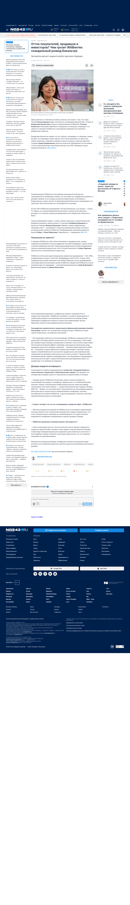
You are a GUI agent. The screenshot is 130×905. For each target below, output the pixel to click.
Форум (37, 25)
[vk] (40, 574)
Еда (34, 554)
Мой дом (61, 551)
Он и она (83, 539)
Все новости (16, 56)
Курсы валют (73, 25)
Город (35, 548)
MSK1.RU (83, 232)
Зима (60, 539)
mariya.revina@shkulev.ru (12, 642)
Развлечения (84, 554)
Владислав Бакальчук (53, 464)
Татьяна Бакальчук (38, 464)
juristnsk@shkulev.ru (49, 633)
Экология (105, 548)
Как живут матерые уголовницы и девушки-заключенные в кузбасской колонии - (15, 47)
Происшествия (85, 548)
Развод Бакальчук (79, 464)
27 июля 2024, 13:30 (36, 60)
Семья (82, 560)
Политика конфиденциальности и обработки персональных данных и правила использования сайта (93, 630)
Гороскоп (63, 25)
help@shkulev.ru (18, 634)
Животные (37, 557)
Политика (83, 545)
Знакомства (22, 25)
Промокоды (88, 25)
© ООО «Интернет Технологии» (36, 646)
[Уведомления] (118, 30)
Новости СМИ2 (37, 517)
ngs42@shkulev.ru (27, 632)
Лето (60, 548)
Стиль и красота (107, 542)
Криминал (61, 542)
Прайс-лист (10, 542)
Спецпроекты (106, 554)
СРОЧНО (9, 42)
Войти (37, 504)
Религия (83, 557)
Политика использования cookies (75, 625)
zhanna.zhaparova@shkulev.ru (14, 640)
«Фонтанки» (51, 148)
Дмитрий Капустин (44, 457)
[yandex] (55, 574)
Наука (60, 554)
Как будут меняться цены (41, 451)
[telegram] (35, 574)
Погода (31, 25)
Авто (35, 539)
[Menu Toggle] (7, 30)
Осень (82, 542)
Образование (62, 560)
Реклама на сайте (12, 539)
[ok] (45, 574)
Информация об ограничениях (74, 623)
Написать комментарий (44, 65)
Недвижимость (11, 25)
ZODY (81, 25)
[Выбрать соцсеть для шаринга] (92, 65)
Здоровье (36, 560)
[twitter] (50, 574)
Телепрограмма (46, 25)
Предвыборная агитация (14, 557)
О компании (10, 545)
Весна (35, 545)
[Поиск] (113, 30)
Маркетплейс (92, 464)
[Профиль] (123, 30)
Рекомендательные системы (74, 628)
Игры (96, 25)
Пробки (65, 30)
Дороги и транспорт (40, 551)
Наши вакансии (11, 551)
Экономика (105, 551)
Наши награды (11, 548)
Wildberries (67, 464)
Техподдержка (11, 554)
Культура (61, 545)
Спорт (104, 539)
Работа (82, 551)
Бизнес (35, 542)
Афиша (56, 25)
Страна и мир (106, 545)
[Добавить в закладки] (87, 65)
